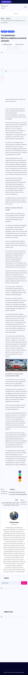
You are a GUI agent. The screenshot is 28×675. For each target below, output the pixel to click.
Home (2, 18)
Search (24, 583)
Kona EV (8, 18)
